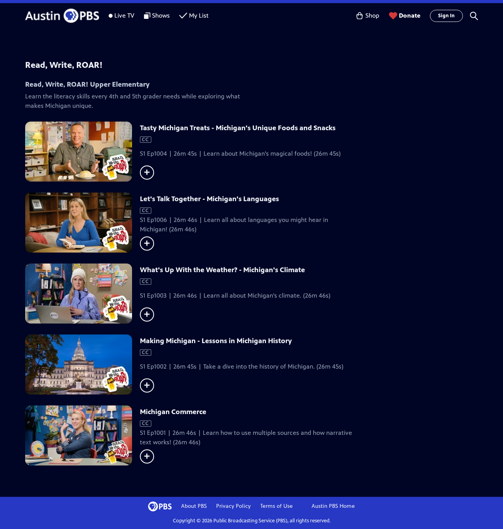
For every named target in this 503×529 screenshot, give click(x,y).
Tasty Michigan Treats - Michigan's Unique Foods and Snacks (238, 128)
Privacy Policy (233, 506)
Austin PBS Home (333, 506)
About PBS (194, 506)
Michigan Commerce (173, 411)
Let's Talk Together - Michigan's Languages (209, 199)
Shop (372, 15)
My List (199, 15)
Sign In (446, 16)
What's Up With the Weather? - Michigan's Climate (222, 269)
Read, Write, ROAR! (64, 65)
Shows (161, 15)
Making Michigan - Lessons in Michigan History (216, 340)
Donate (409, 15)
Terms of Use (276, 506)
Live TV (124, 15)
